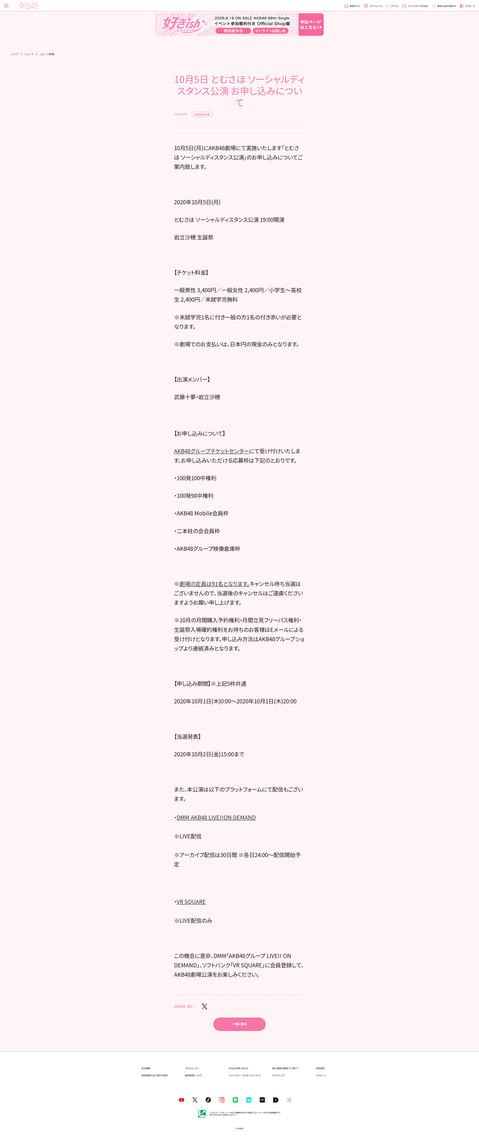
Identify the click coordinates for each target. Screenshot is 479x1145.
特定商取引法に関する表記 (154, 1075)
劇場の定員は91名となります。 (214, 583)
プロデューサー (192, 1068)
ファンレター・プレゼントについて (245, 1075)
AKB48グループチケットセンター (211, 451)
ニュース (29, 54)
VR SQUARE (191, 901)
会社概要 (145, 1068)
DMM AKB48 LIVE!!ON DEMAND (216, 817)
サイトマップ (278, 1075)
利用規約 (320, 1068)
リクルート (321, 1075)
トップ (15, 54)
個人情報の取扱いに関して (285, 1068)
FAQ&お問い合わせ (238, 1068)
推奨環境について (193, 1075)
